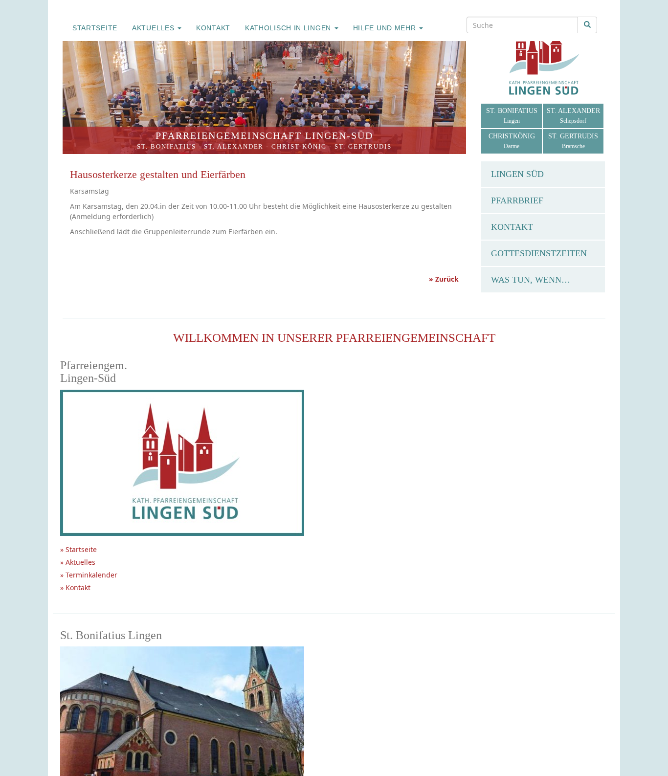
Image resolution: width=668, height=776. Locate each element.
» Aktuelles (77, 562)
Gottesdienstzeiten (539, 253)
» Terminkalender (88, 574)
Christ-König (299, 146)
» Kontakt (75, 587)
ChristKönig (512, 141)
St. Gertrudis (363, 146)
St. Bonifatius (166, 146)
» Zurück (444, 279)
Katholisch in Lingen (289, 28)
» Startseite (78, 549)
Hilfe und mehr (386, 28)
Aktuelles (154, 28)
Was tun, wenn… (530, 280)
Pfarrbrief (517, 200)
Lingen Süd (517, 174)
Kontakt (213, 28)
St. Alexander (234, 146)
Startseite (94, 28)
